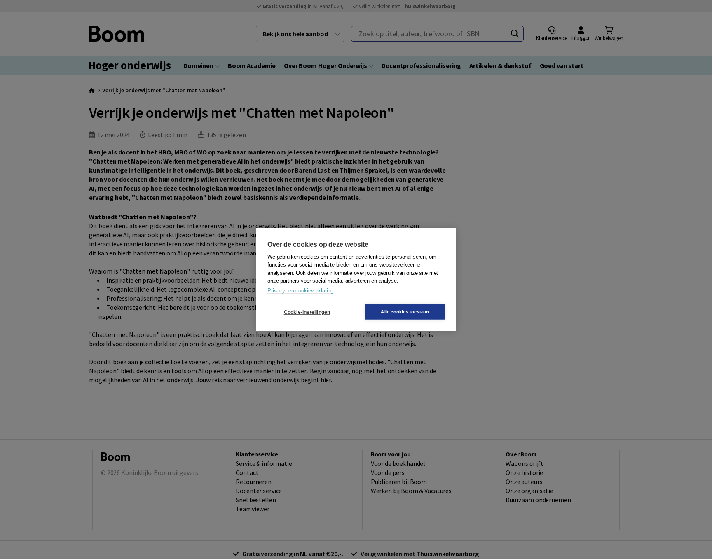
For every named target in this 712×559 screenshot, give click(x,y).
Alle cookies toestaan (405, 311)
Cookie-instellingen (307, 312)
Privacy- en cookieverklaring (300, 290)
